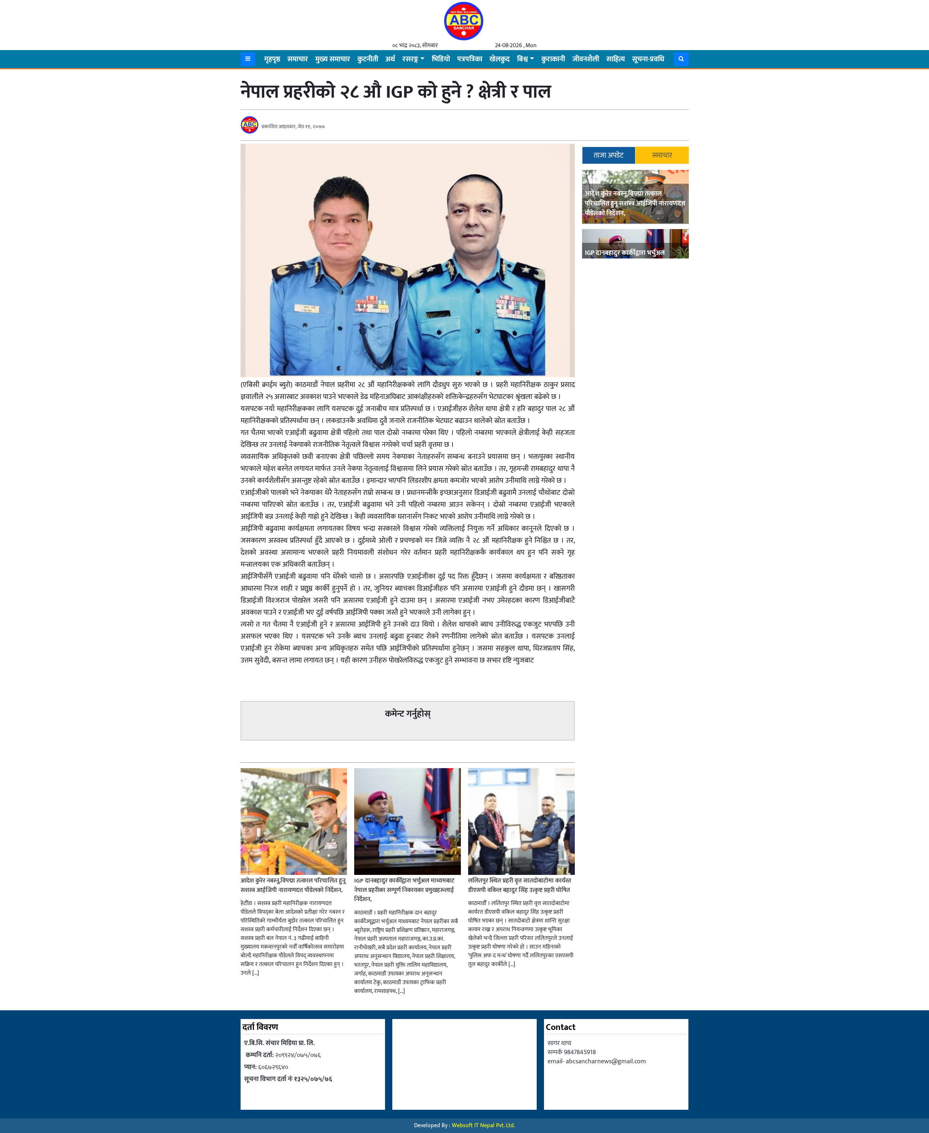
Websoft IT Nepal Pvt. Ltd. (483, 1125)
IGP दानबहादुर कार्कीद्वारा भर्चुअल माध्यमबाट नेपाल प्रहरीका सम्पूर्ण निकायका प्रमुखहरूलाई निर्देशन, (404, 890)
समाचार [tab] (662, 155)
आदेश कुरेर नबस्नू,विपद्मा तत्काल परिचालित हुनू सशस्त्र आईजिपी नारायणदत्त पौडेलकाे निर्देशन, (635, 203)
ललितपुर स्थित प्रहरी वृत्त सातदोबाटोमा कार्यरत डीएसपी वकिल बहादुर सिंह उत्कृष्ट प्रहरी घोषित (519, 885)
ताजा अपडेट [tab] (608, 155)
